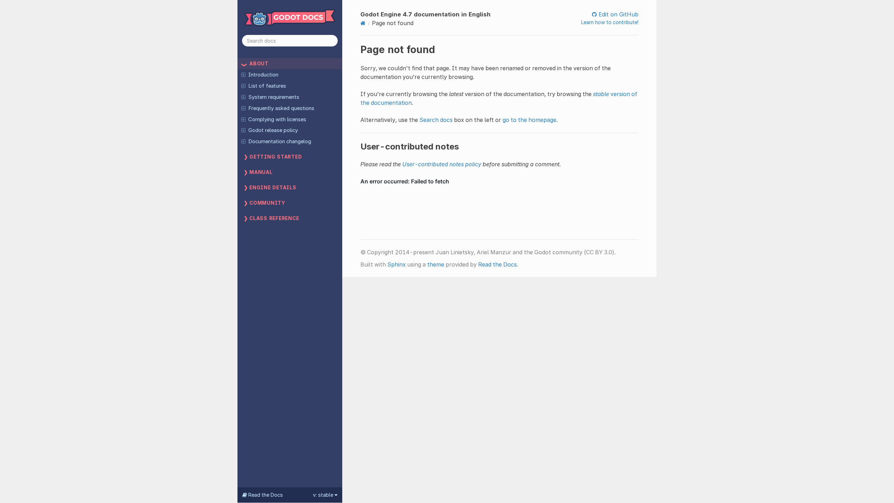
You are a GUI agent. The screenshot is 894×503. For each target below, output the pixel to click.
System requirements (273, 97)
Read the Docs (497, 264)
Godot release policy (273, 130)
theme (435, 264)
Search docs (436, 119)
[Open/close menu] (243, 74)
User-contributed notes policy (441, 164)
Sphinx (396, 264)
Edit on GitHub (617, 14)
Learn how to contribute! (609, 22)
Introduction (263, 75)
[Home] (363, 23)
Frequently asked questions (281, 108)
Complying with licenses (277, 119)
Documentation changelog (279, 141)
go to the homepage (529, 119)
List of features (267, 86)
